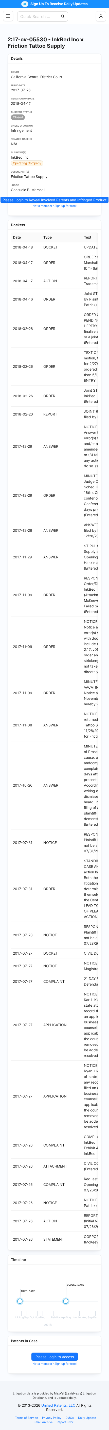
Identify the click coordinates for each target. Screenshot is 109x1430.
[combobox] (40, 16)
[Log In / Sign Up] (101, 16)
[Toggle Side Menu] (8, 16)
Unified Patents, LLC (58, 1405)
